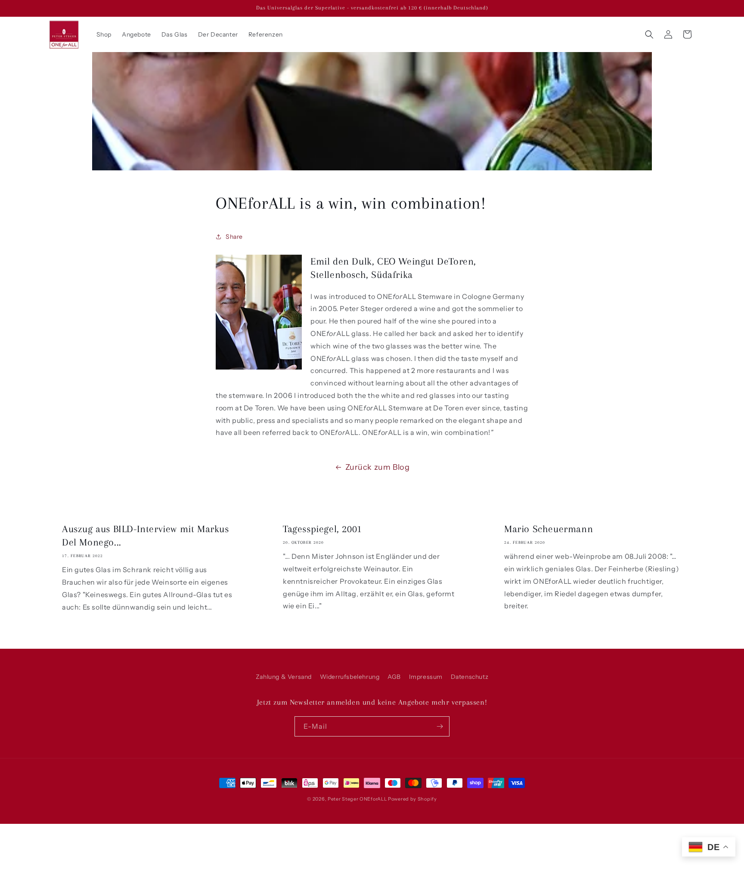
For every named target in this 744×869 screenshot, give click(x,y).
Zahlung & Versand (284, 677)
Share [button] (234, 236)
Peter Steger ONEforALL (357, 799)
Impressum (426, 677)
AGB (394, 677)
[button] (649, 34)
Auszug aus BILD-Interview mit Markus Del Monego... (145, 535)
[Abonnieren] (439, 726)
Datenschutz (470, 677)
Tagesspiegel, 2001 (322, 528)
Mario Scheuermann (548, 528)
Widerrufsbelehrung (350, 677)
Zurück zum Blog (377, 467)
